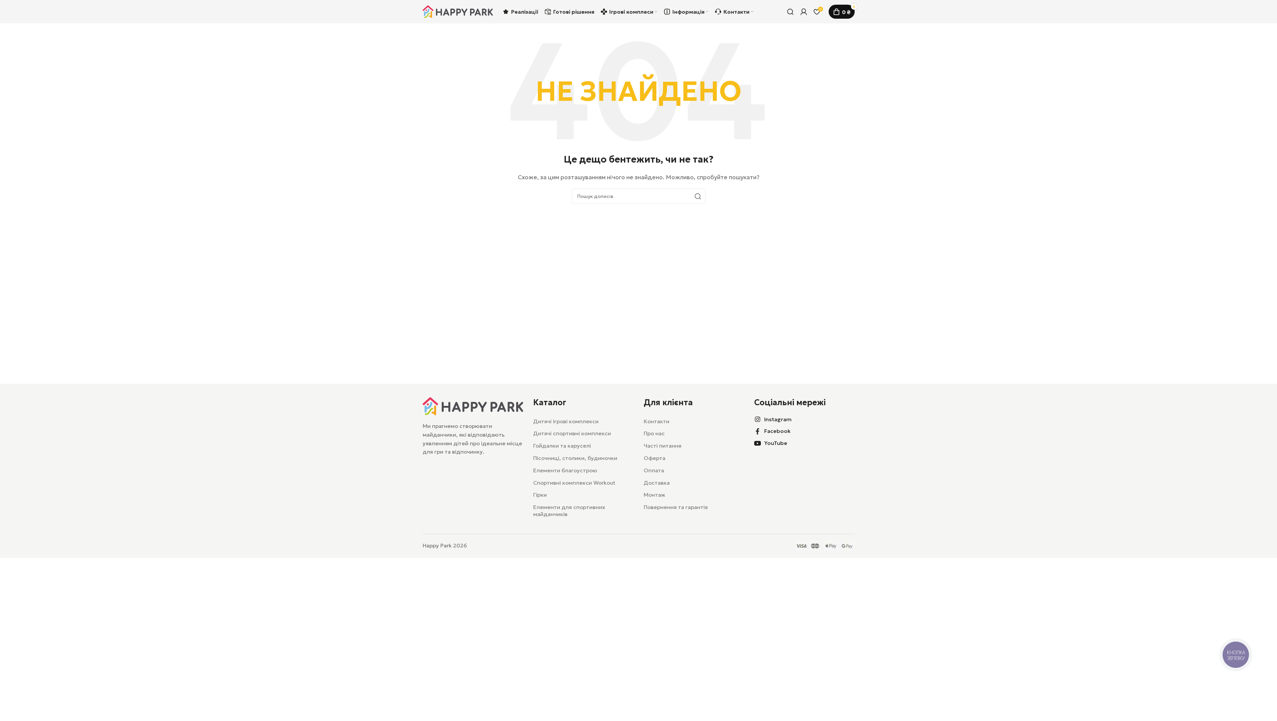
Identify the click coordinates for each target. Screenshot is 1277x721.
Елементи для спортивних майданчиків (569, 510)
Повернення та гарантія (676, 507)
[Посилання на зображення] (473, 405)
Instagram (778, 419)
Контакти (656, 421)
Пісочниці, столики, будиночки (575, 458)
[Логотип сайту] (458, 11)
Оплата (654, 470)
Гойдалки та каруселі (562, 445)
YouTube (775, 443)
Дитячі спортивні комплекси (572, 433)
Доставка (657, 482)
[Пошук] (790, 11)
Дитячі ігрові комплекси (566, 421)
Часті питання (662, 445)
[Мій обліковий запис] (803, 11)
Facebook (777, 431)
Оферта (654, 458)
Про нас (654, 433)
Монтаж (654, 494)
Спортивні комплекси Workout (574, 482)
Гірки (540, 494)
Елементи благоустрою (565, 470)
